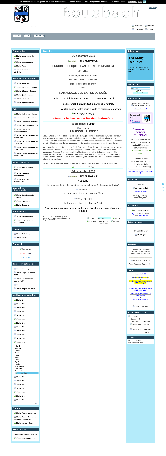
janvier (19, 346)
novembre (20, 371)
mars (18, 350)
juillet (18, 362)
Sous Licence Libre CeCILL (94, 450)
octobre (19, 368)
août (18, 364)
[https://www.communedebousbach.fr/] (101, 23)
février (18, 348)
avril (18, 353)
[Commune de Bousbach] (21, 23)
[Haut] (163, 184)
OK (144, 2)
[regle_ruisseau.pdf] (140, 235)
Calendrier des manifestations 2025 (25, 434)
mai (17, 355)
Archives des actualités (25, 295)
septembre (20, 366)
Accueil (25, 26)
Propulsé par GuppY (69, 450)
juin (17, 357)
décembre (23, 373)
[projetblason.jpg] (140, 188)
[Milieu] (163, 187)
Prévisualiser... (104, 221)
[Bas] (163, 190)
